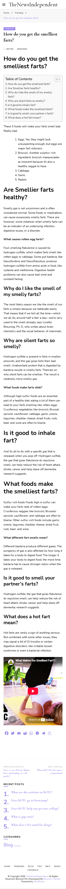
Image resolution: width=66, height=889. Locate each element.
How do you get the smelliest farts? (29, 84)
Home (7, 866)
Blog (8, 845)
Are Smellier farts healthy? (24, 88)
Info (47, 866)
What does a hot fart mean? (24, 117)
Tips (39, 866)
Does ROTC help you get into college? (35, 808)
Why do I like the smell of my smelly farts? (30, 94)
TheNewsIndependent (33, 4)
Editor (9, 49)
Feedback (33, 870)
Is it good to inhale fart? (22, 105)
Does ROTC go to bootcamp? (29, 800)
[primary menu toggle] (3, 5)
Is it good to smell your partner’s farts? (31, 113)
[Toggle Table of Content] (55, 79)
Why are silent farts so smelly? (26, 101)
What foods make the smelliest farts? (30, 109)
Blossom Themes (51, 878)
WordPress (39, 881)
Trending (9, 29)
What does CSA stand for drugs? (31, 825)
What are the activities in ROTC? (31, 792)
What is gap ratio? (22, 817)
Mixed (57, 866)
